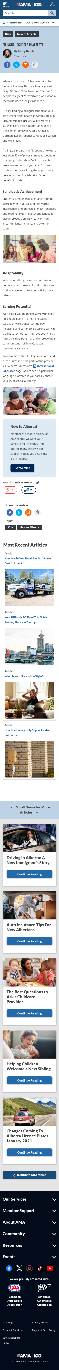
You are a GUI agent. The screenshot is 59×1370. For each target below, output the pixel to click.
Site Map (8, 1322)
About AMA (14, 1221)
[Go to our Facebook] (9, 1268)
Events (9, 1256)
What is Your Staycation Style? (24, 676)
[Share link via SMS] (34, 64)
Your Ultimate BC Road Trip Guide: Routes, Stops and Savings (26, 620)
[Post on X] (16, 64)
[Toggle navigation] (6, 4)
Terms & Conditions (14, 1330)
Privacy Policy (40, 1322)
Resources (12, 1245)
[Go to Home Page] (29, 1355)
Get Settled (22, 468)
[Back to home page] (29, 4)
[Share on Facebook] (7, 64)
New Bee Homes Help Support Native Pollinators (28, 732)
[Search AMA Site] (52, 13)
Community (14, 1233)
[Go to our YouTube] (50, 1268)
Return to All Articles (31, 1175)
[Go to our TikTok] (39, 1268)
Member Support (19, 1210)
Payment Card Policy (44, 1330)
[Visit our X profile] (19, 1268)
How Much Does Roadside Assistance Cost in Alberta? (28, 561)
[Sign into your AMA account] (52, 4)
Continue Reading (29, 874)
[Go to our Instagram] (29, 1268)
